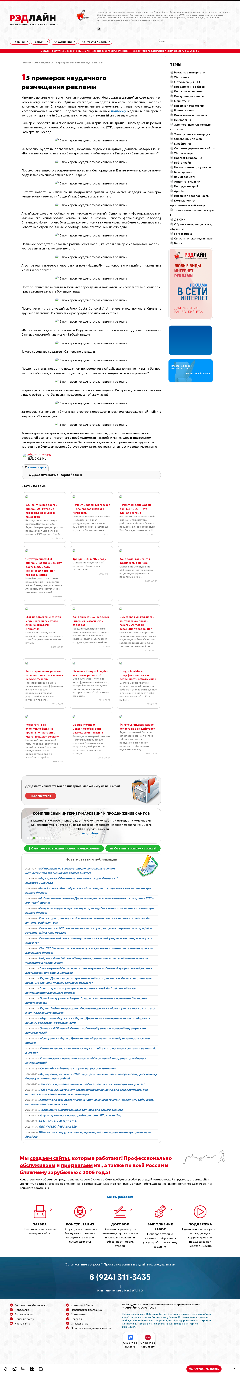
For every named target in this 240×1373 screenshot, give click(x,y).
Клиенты (76, 1319)
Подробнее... (120, 829)
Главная (19, 42)
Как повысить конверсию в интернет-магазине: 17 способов (91, 621)
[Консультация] (23, 1369)
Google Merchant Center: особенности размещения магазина (88, 728)
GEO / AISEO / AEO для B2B (58, 1126)
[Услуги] (32, 1369)
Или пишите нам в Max (113, 1290)
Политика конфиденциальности (91, 1328)
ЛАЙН (32, 18)
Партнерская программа (86, 1310)
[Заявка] (15, 1369)
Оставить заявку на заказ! (134, 848)
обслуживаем (37, 1165)
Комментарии (36, 467)
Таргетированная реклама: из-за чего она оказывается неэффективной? (44, 675)
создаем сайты (49, 1158)
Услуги (39, 42)
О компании (63, 42)
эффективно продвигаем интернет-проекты (158, 51)
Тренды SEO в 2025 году (89, 559)
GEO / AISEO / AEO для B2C (58, 1121)
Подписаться (41, 796)
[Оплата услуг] (41, 1369)
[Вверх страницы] (234, 1369)
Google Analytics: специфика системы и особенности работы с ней (137, 675)
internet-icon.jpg (39, 454)
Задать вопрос (24, 1314)
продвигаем (77, 1165)
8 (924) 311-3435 (120, 1277)
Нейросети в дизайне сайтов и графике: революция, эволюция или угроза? (92, 1084)
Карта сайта (22, 1323)
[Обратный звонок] (6, 1369)
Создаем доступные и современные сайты (65, 51)
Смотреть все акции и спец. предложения (65, 848)
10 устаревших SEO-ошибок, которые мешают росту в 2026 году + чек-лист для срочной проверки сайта (43, 566)
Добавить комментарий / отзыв (56, 475)
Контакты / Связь (94, 42)
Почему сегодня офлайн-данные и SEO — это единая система (136, 508)
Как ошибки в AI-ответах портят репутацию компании (77, 1068)
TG (141, 1290)
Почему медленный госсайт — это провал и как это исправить (91, 508)
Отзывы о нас (79, 1323)
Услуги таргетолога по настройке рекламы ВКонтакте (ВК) (80, 1115)
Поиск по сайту (24, 1319)
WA (134, 1290)
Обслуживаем (122, 51)
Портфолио (22, 1310)
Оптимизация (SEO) (43, 62)
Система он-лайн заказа (30, 1305)
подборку (118, 111)
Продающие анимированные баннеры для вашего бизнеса (81, 1109)
